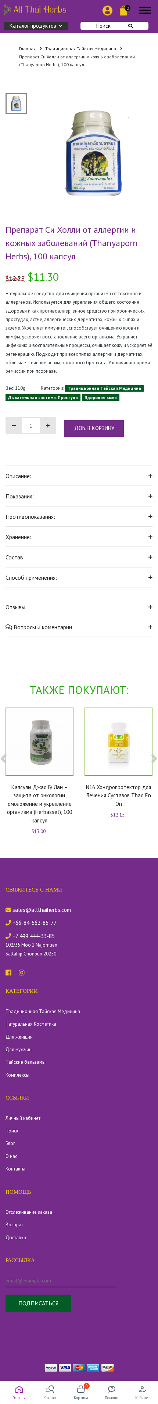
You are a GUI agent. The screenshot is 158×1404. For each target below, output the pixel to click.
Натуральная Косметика (31, 1024)
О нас (11, 1156)
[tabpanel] (93, 152)
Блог (10, 1143)
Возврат (14, 1224)
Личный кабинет (23, 1118)
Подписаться (38, 1303)
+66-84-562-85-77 (34, 922)
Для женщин (19, 1037)
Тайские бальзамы (26, 1062)
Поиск (103, 25)
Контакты (15, 1169)
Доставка (16, 1237)
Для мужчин (19, 1049)
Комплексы (17, 1075)
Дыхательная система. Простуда (43, 397)
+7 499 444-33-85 (33, 936)
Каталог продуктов (33, 25)
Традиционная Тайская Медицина (81, 48)
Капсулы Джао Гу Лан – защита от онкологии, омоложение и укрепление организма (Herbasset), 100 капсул (39, 804)
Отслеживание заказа (29, 1212)
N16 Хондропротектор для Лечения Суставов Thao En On (118, 795)
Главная (28, 48)
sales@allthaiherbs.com (41, 909)
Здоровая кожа (101, 397)
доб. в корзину (94, 428)
